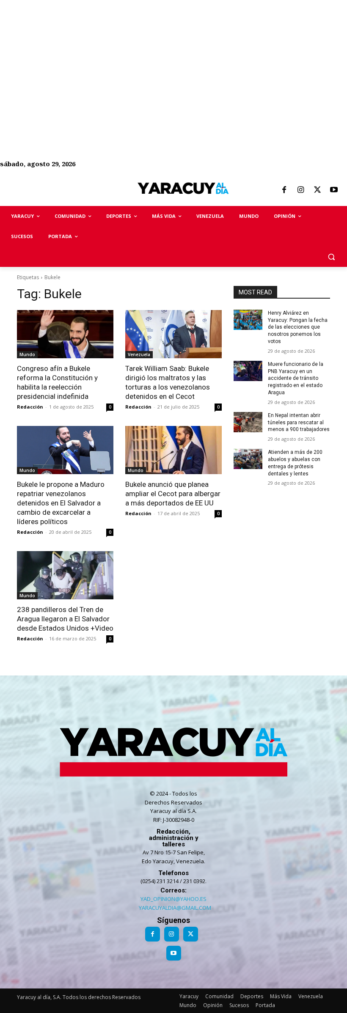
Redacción (30, 407)
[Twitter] (317, 190)
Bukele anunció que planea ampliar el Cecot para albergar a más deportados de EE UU (172, 493)
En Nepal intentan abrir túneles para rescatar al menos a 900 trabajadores (299, 422)
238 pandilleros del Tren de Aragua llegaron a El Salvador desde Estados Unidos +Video (65, 618)
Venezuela (139, 354)
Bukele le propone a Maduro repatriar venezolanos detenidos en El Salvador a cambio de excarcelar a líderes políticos (61, 503)
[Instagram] (300, 190)
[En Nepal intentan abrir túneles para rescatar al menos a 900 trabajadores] (248, 422)
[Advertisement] (173, 59)
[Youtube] (334, 190)
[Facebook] (284, 190)
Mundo (27, 354)
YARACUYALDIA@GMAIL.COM (175, 907)
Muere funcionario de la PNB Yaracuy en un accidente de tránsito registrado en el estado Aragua (295, 378)
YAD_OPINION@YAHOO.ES (173, 899)
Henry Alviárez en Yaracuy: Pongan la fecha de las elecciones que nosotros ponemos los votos (298, 327)
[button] (331, 257)
